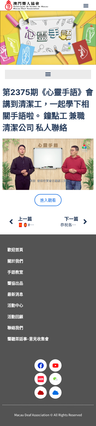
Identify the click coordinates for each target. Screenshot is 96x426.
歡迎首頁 (15, 249)
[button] (86, 5)
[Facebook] (40, 365)
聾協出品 (15, 283)
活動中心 (15, 305)
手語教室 (15, 272)
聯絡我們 (15, 327)
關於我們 (15, 261)
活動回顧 (15, 316)
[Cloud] (40, 392)
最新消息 (15, 294)
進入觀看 (48, 200)
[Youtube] (55, 365)
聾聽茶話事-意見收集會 (28, 338)
